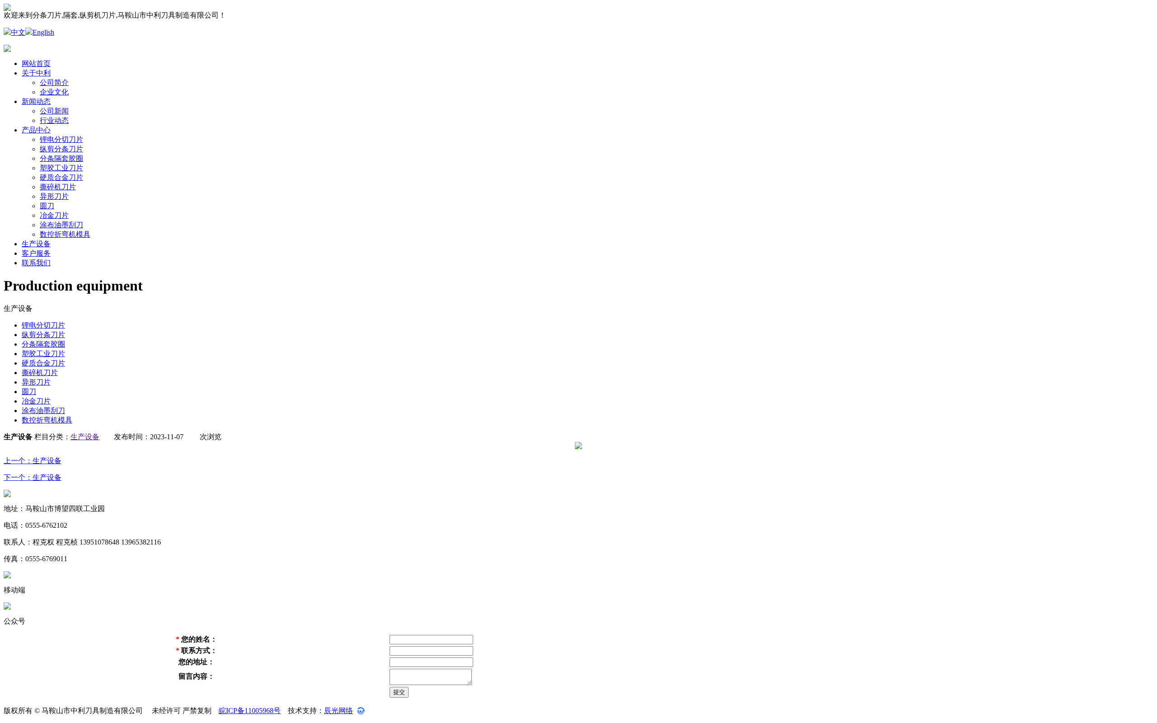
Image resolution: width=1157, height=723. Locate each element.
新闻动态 (36, 101)
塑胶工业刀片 (61, 168)
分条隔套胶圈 (61, 158)
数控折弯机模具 (65, 234)
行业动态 (54, 120)
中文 (18, 32)
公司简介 (54, 82)
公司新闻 (54, 111)
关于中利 (36, 73)
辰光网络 (338, 710)
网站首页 (36, 63)
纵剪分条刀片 (61, 149)
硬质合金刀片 (61, 177)
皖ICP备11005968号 (250, 710)
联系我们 (36, 263)
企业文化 (54, 92)
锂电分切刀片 (61, 139)
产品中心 (36, 130)
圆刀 (47, 206)
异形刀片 (54, 196)
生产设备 (36, 244)
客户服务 (36, 253)
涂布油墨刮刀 (61, 225)
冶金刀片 (54, 215)
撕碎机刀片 (58, 187)
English (43, 32)
